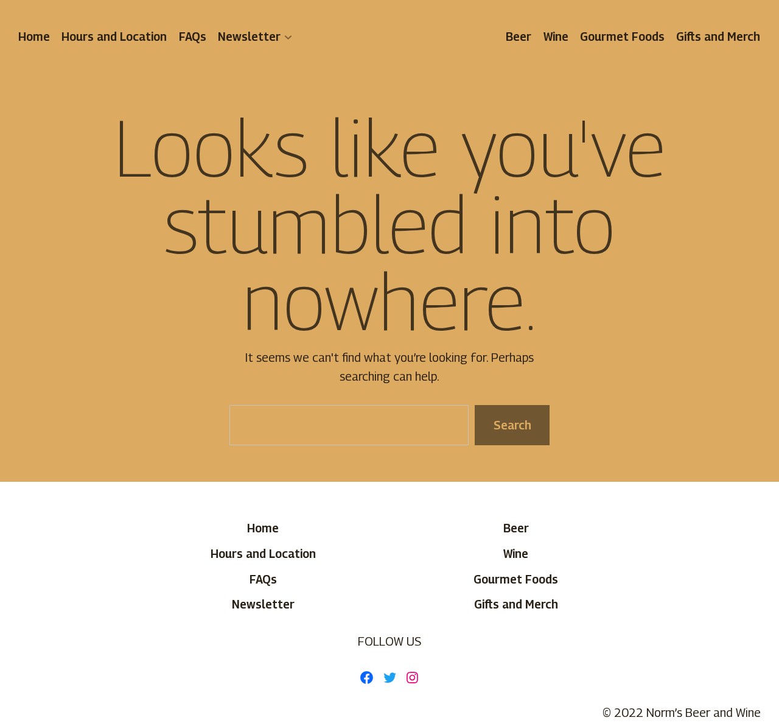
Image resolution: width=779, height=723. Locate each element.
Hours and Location (114, 36)
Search (512, 425)
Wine (555, 36)
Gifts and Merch (719, 36)
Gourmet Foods (622, 36)
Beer (519, 36)
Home (34, 36)
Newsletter (249, 36)
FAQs (192, 36)
